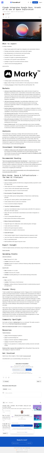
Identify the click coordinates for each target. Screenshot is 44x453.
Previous (6, 381)
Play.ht (5, 343)
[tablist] (7, 389)
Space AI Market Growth (9, 124)
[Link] (1, 44)
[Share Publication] (31, 2)
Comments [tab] (5, 389)
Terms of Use (27, 428)
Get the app (26, 449)
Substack (17, 451)
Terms (24, 447)
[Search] (28, 2)
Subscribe (35, 2)
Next (38, 381)
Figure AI (28, 292)
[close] (32, 410)
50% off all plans (9, 84)
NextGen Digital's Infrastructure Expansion (13, 108)
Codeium (6, 341)
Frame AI (6, 339)
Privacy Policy (30, 429)
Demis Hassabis (6, 250)
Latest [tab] (6, 402)
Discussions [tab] (11, 402)
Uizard (5, 337)
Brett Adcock (17, 292)
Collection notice (27, 447)
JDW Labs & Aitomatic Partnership (12, 101)
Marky (5, 82)
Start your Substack (20, 449)
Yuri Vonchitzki (7, 13)
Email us (7, 349)
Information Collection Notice (21, 429)
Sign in (40, 2)
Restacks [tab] (9, 389)
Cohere (6, 335)
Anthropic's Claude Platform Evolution (12, 91)
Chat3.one (25, 104)
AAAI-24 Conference (6, 256)
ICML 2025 (4, 277)
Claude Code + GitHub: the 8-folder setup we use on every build (16, 406)
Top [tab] (3, 402)
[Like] (3, 17)
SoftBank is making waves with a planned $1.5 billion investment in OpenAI (20, 150)
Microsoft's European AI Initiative (11, 119)
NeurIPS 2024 (5, 267)
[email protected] (27, 326)
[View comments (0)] (6, 17)
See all (4, 433)
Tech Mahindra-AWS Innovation (11, 113)
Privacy (21, 447)
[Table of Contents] (1, 226)
